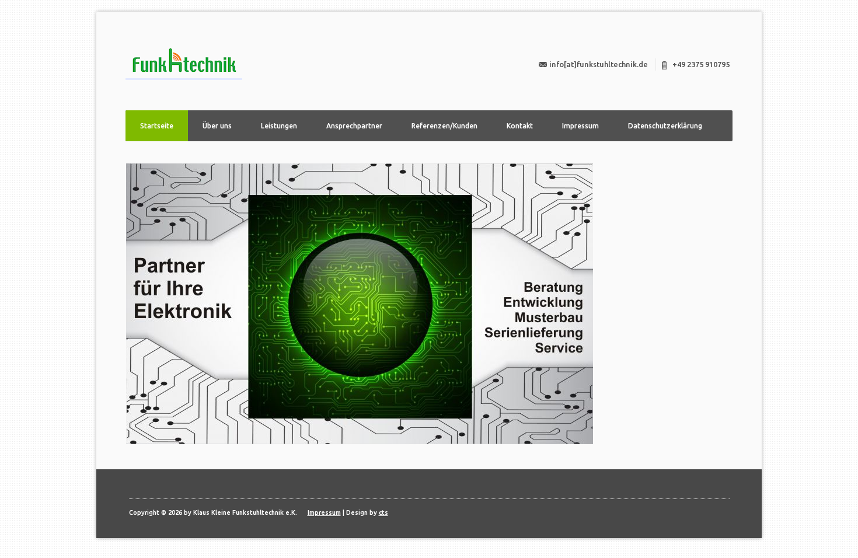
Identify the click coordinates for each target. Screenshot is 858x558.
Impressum (580, 126)
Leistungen (279, 126)
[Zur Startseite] (183, 64)
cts (383, 512)
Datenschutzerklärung (665, 126)
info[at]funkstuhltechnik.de (598, 64)
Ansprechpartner (354, 126)
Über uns (217, 126)
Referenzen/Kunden (444, 126)
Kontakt (520, 126)
